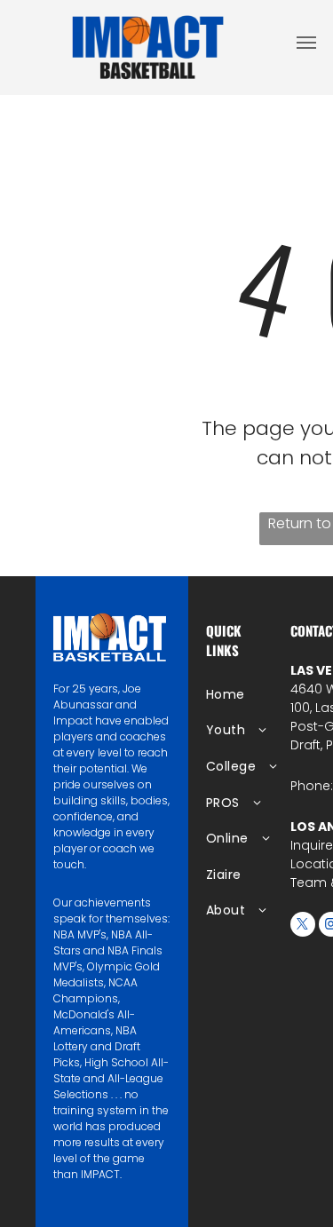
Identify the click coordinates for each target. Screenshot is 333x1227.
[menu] (306, 42)
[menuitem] (263, 695)
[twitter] (302, 926)
